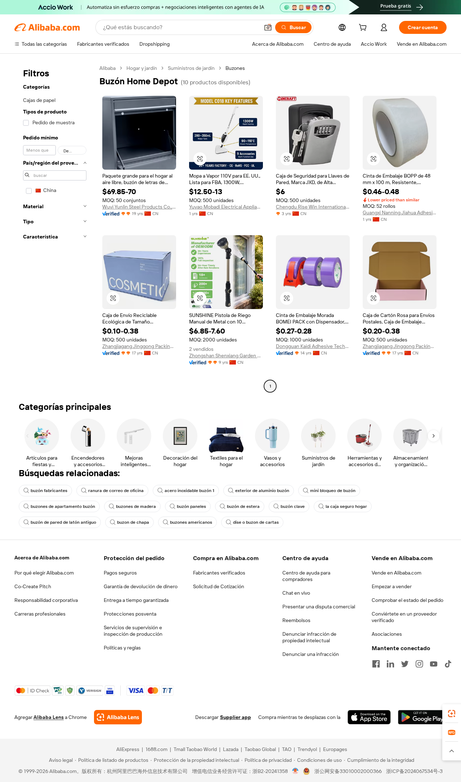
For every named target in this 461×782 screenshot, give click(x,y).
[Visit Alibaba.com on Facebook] (376, 664)
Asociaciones (387, 634)
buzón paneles (191, 506)
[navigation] (55, 228)
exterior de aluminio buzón (262, 490)
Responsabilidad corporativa (46, 600)
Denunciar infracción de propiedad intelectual (309, 637)
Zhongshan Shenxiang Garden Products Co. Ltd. (226, 355)
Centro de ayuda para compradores (306, 576)
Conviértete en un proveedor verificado (404, 617)
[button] (268, 27)
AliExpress (127, 749)
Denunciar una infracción (310, 654)
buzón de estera (243, 506)
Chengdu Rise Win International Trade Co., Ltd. (313, 207)
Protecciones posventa (130, 614)
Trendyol (307, 749)
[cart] (364, 28)
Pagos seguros (120, 573)
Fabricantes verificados (219, 573)
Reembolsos (296, 620)
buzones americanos (191, 522)
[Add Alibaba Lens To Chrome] (118, 717)
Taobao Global (260, 749)
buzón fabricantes (49, 490)
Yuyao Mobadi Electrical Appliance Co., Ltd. (226, 207)
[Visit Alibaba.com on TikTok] (448, 664)
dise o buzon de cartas (256, 522)
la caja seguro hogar (346, 506)
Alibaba (107, 68)
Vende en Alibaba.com (396, 573)
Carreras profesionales (40, 614)
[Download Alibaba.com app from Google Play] (422, 717)
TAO (286, 749)
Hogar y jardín (141, 68)
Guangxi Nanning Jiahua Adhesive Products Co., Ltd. (400, 212)
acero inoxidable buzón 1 (189, 490)
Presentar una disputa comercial (318, 606)
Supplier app (235, 717)
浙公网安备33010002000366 (348, 771)
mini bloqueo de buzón (332, 490)
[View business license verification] (295, 771)
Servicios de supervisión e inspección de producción (133, 631)
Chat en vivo (296, 593)
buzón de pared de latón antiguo (63, 522)
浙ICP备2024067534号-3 (414, 771)
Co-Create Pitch (32, 586)
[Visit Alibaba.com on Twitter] (404, 664)
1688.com (156, 749)
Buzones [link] (235, 68)
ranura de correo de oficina (116, 490)
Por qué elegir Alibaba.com (44, 573)
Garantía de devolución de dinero (141, 586)
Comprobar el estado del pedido (407, 600)
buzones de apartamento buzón (63, 506)
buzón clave (293, 506)
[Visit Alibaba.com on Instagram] (419, 664)
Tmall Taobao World (195, 749)
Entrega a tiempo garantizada (136, 600)
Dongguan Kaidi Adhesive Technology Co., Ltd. (313, 346)
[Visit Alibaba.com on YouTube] (433, 664)
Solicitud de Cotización (218, 586)
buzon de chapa (133, 522)
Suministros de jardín (191, 68)
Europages (335, 749)
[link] (451, 713)
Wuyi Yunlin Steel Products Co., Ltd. (139, 207)
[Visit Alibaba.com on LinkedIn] (390, 664)
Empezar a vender (392, 586)
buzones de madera (136, 506)
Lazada (230, 749)
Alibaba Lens (48, 717)
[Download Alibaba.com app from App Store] (369, 717)
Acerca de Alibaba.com (41, 557)
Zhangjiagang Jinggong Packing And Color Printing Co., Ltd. (139, 346)
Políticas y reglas (122, 648)
